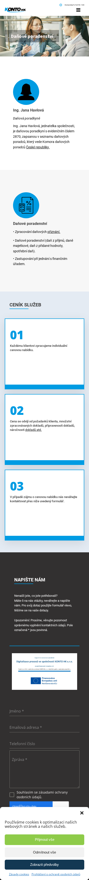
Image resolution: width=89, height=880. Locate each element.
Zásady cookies (19, 874)
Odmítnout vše (44, 852)
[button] (82, 813)
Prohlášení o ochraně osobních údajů (56, 874)
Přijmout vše (44, 839)
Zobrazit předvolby (44, 865)
